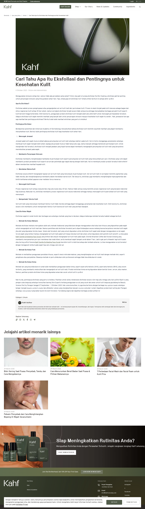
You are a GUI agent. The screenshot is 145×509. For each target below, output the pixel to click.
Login (132, 1)
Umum (25, 15)
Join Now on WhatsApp (92, 471)
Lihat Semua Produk (66, 452)
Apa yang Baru (16, 15)
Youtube (127, 495)
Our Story (89, 7)
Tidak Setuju (131, 502)
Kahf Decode (65, 7)
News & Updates (103, 7)
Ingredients (130, 7)
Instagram (127, 484)
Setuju (114, 502)
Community (117, 7)
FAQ (28, 485)
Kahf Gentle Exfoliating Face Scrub (28, 237)
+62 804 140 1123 (107, 487)
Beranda (6, 15)
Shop (77, 7)
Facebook (127, 492)
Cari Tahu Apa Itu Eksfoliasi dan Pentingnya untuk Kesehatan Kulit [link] (48, 15)
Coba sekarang (35, 1)
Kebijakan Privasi (22, 505)
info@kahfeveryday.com (109, 493)
